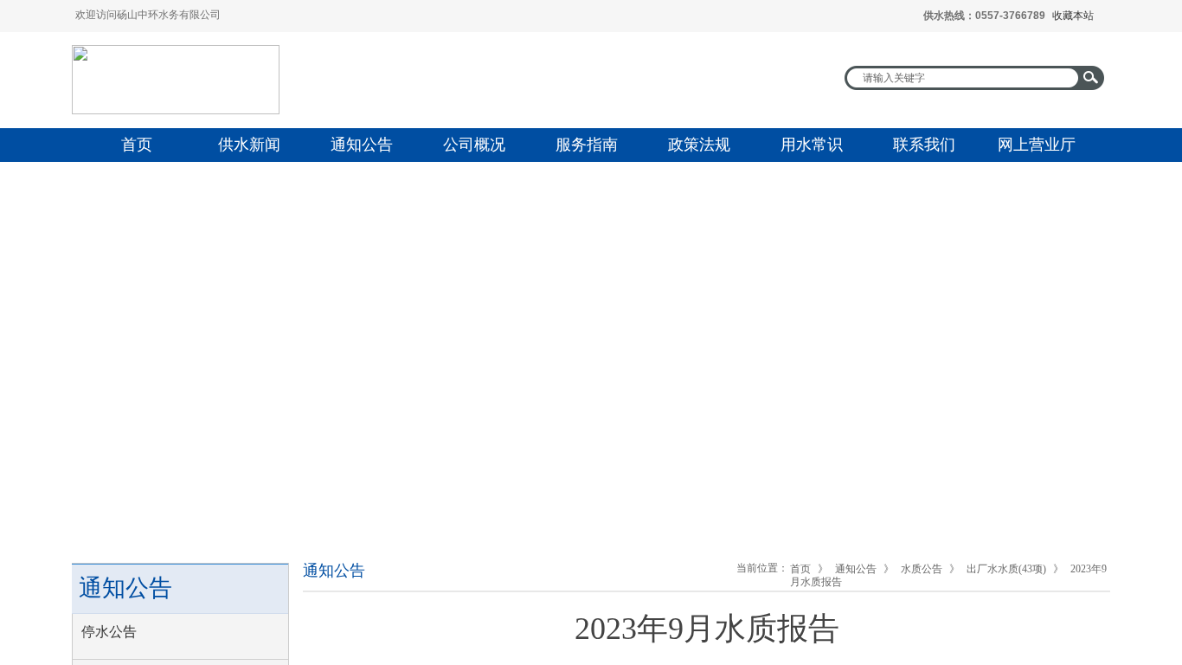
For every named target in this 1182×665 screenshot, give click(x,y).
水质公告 (921, 569)
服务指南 (587, 144)
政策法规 (699, 144)
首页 (136, 144)
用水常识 (812, 144)
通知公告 (362, 144)
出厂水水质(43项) (1006, 569)
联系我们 (924, 144)
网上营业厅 (1037, 144)
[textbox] (963, 78)
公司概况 (474, 144)
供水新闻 (249, 144)
